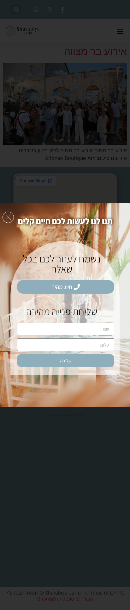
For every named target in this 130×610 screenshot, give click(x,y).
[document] (65, 305)
